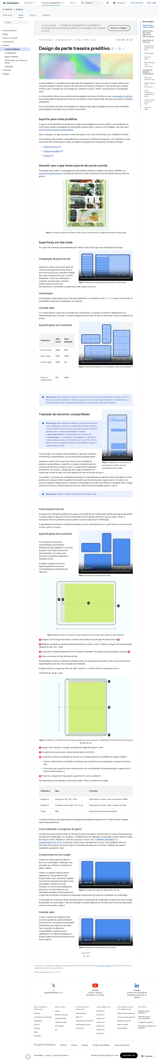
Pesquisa (47, 156)
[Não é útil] (131, 40)
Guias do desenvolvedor (126, 1017)
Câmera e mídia (61, 1022)
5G (56, 1030)
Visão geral (7, 15)
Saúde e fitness (60, 1018)
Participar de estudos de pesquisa (147, 1027)
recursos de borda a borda (50, 173)
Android (37, 1013)
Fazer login (151, 3)
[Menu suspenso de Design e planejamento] (64, 3)
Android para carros (83, 1024)
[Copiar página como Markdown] (120, 49)
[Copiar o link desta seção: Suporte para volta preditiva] (79, 119)
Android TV (80, 1028)
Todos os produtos (122, 1045)
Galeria (33, 15)
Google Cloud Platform (101, 1045)
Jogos (57, 1011)
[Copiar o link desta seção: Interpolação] (55, 293)
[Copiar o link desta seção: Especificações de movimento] (41, 328)
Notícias (37, 1028)
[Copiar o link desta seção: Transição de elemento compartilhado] (92, 414)
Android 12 (100, 1030)
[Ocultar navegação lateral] (28, 1056)
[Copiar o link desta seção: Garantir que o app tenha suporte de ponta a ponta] (109, 165)
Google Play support (145, 1022)
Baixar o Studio (122, 1024)
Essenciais (28, 3)
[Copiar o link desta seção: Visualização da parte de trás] (41, 262)
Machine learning (61, 1015)
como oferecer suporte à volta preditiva (56, 130)
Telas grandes (81, 1013)
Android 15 (100, 1018)
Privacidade (59, 1026)
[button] (15, 30)
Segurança (38, 1021)
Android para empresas (42, 1017)
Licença (48, 1055)
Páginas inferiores (51, 147)
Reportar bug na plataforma (144, 1012)
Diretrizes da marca (60, 1055)
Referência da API (123, 1021)
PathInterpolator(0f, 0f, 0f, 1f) (52, 842)
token (102, 840)
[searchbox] (16, 22)
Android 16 (100, 1015)
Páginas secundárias (52, 151)
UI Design (7, 9)
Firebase (85, 1045)
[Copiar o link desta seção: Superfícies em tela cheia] (74, 242)
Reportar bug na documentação (144, 1017)
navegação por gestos (122, 96)
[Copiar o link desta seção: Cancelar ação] (56, 308)
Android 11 (100, 1033)
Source (36, 1024)
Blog (35, 1032)
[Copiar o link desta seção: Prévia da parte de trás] (66, 509)
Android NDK (122, 1028)
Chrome (74, 1045)
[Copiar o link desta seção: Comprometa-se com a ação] (73, 855)
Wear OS (79, 1017)
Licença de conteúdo (104, 966)
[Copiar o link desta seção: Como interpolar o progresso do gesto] (84, 829)
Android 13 (100, 1026)
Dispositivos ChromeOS (84, 1021)
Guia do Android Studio (126, 1013)
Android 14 (100, 1022)
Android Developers (45, 40)
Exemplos (46, 15)
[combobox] (92, 3)
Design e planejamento (51, 3)
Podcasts (37, 1036)
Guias (21, 15)
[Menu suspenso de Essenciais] (36, 3)
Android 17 (100, 1011)
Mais (72, 3)
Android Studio (137, 3)
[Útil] (127, 40)
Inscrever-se (129, 1055)
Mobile (19, 9)
